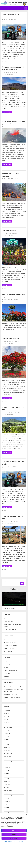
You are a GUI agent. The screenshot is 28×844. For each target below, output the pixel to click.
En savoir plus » (7, 112)
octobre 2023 (7, 793)
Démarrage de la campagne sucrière (13, 687)
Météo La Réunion (8, 664)
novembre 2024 (8, 756)
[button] (26, 814)
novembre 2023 (8, 790)
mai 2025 (6, 739)
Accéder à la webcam (9, 608)
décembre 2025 (8, 727)
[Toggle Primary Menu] (25, 8)
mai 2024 (6, 773)
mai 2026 (6, 713)
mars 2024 (6, 778)
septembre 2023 (8, 796)
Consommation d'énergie (10, 670)
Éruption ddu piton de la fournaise (12, 697)
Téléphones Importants (10, 629)
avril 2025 (6, 742)
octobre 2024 (7, 759)
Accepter (14, 830)
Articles (5, 61)
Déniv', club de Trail (9, 648)
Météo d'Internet (8, 651)
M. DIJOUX (15, 19)
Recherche (7, 581)
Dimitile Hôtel (7, 640)
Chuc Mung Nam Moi (9, 230)
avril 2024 (6, 776)
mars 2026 (6, 719)
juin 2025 (6, 736)
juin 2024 (6, 770)
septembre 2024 (8, 762)
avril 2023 (6, 810)
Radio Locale (7, 676)
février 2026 (7, 722)
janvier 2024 (7, 784)
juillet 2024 (7, 767)
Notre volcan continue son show (13, 121)
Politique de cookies (8, 841)
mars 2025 (6, 744)
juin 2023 (6, 804)
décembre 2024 (8, 753)
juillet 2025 (7, 733)
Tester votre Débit (8, 621)
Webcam (6, 667)
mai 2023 (6, 807)
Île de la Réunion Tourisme (11, 645)
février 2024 (7, 781)
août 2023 (6, 798)
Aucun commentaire (8, 22)
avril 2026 (6, 716)
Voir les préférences (14, 838)
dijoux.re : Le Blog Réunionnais (17, 2)
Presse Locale (7, 673)
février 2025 (7, 747)
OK (22, 583)
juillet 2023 (7, 801)
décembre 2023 (8, 787)
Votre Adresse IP (8, 618)
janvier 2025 (7, 750)
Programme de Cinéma (10, 642)
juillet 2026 (7, 710)
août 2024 (6, 764)
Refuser (14, 834)
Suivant (23, 575)
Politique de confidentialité (18, 841)
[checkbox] (24, 4)
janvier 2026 (7, 725)
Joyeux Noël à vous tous (10, 339)
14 (8, 575)
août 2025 (6, 730)
